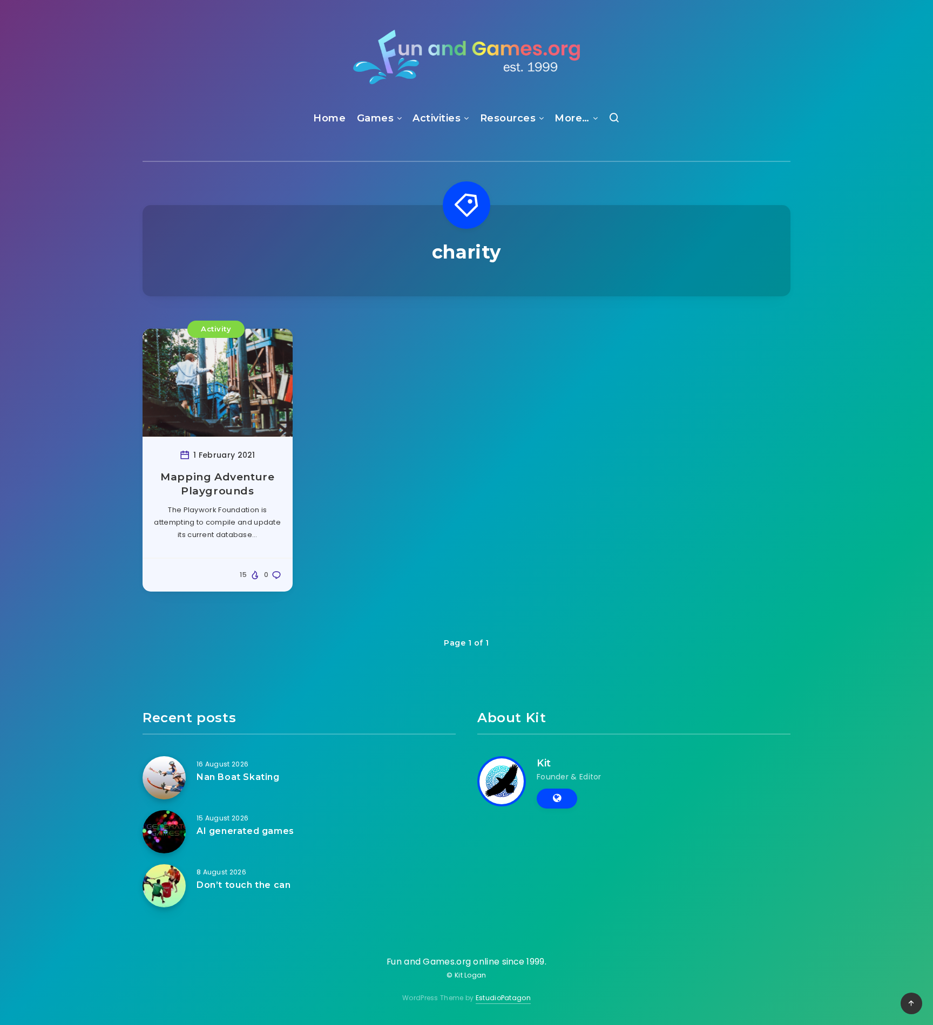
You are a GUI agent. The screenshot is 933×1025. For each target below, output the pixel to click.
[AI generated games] (164, 831)
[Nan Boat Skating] (164, 777)
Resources (508, 118)
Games (375, 118)
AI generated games (245, 831)
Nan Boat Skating (238, 777)
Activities (437, 118)
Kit (544, 763)
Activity (216, 328)
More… (572, 118)
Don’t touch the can (243, 885)
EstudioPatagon (503, 997)
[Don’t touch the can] (164, 885)
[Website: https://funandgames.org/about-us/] (557, 798)
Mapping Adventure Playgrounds (217, 484)
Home (329, 118)
